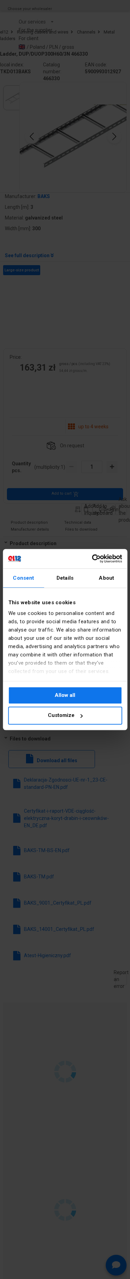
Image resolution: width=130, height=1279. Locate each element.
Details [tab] (65, 578)
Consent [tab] (23, 578)
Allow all (65, 695)
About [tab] (106, 578)
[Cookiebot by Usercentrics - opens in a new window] (92, 558)
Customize (61, 715)
